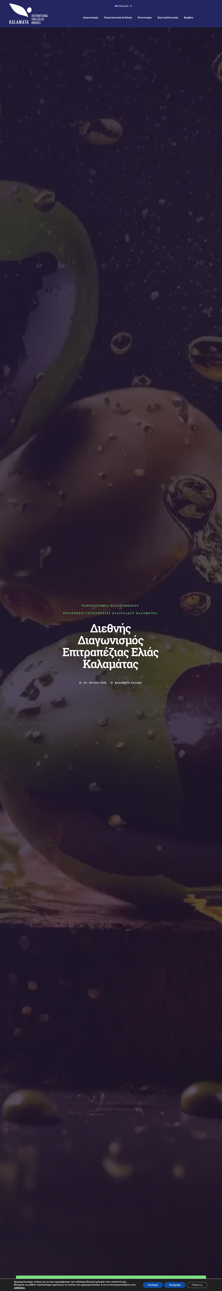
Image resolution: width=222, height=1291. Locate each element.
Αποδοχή (153, 1284)
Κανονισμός (145, 17)
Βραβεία (188, 17)
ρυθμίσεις (19, 1287)
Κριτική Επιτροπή (167, 17)
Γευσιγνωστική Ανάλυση (118, 17)
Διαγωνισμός (90, 17)
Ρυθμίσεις (197, 1284)
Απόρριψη (175, 1284)
